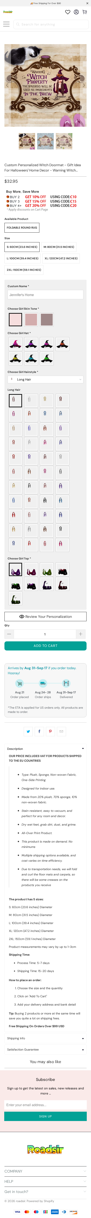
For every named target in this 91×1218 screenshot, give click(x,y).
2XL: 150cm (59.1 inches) (24, 270)
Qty (7, 625)
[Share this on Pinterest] (50, 731)
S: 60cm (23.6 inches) (22, 247)
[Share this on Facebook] (39, 731)
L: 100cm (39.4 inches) (22, 258)
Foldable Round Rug (22, 227)
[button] (46, 286)
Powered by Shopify (40, 1201)
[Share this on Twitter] (28, 731)
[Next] (83, 85)
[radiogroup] (46, 319)
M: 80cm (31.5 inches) (59, 247)
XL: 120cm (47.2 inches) (61, 258)
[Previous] (7, 85)
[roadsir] (8, 12)
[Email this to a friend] (61, 731)
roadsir (20, 1201)
